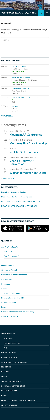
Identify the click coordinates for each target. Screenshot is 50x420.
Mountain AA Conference (25, 134)
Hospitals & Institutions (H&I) (13, 298)
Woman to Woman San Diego (28, 172)
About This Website (9, 316)
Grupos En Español (8, 265)
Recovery (15, 106)
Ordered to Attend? (9, 270)
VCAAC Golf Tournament (25, 152)
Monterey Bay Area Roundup (28, 143)
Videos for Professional (10, 293)
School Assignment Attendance (14, 275)
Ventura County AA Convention (21, 162)
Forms (3, 307)
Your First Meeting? (11, 256)
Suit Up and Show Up (20, 89)
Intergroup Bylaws (8, 302)
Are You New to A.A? (9, 247)
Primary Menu (47, 13)
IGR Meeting (6, 279)
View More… (7, 116)
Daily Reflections (19, 66)
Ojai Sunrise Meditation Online (25, 97)
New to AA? (8, 251)
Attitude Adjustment (21, 77)
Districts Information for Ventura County (17, 312)
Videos (4, 288)
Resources (5, 284)
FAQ (5, 261)
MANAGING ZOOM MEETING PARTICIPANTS (20, 201)
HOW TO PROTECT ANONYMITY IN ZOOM (19, 206)
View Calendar (7, 178)
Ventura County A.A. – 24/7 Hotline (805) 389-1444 (19, 12)
